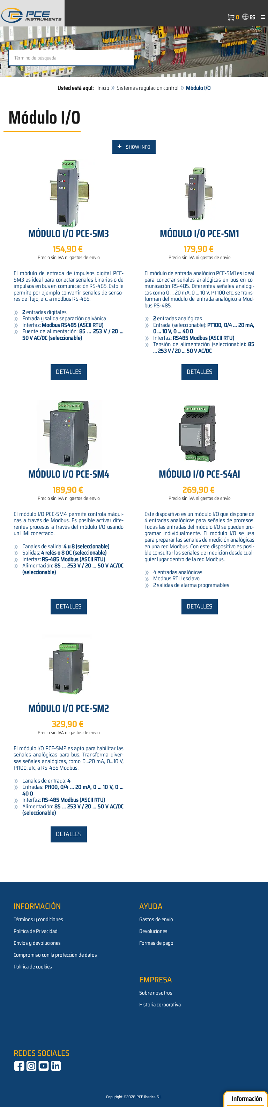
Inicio (103, 88)
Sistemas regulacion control (148, 88)
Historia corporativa (160, 1004)
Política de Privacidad (36, 931)
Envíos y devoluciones (37, 943)
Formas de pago (156, 943)
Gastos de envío (156, 919)
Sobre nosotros (155, 993)
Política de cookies (33, 967)
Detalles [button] (69, 372)
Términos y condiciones (38, 919)
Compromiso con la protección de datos (55, 955)
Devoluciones (153, 931)
